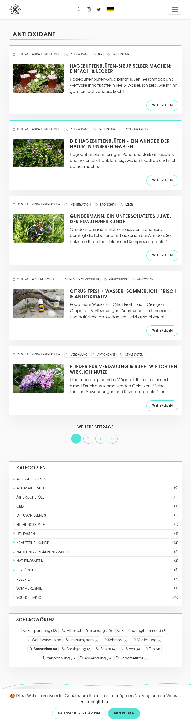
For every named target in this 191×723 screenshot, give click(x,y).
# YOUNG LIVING (43, 279)
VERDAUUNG (79, 354)
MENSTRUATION (80, 204)
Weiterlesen (162, 105)
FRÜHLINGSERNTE (97, 525)
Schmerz (117, 640)
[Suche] (79, 10)
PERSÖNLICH (97, 570)
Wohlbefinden (46, 640)
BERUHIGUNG (120, 54)
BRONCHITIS (107, 204)
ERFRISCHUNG (117, 279)
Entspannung (41, 631)
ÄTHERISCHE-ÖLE (97, 497)
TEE (99, 54)
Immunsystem (84, 640)
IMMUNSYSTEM (133, 354)
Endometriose (134, 658)
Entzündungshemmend (143, 631)
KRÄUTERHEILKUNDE (97, 543)
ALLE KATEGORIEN (31, 479)
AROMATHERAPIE (97, 488)
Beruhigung (78, 649)
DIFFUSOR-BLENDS (97, 515)
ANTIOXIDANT (34, 34)
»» (112, 439)
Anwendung (97, 658)
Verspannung (60, 658)
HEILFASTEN (97, 534)
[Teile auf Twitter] (99, 10)
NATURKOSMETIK (97, 561)
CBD (97, 506)
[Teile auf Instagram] (89, 10)
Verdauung (149, 640)
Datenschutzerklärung (79, 713)
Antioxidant (44, 649)
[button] (111, 10)
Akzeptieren (124, 713)
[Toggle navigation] (175, 10)
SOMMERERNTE (97, 588)
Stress (132, 649)
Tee (154, 649)
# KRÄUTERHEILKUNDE (46, 54)
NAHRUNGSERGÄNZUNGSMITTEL (97, 552)
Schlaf (108, 649)
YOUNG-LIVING (97, 598)
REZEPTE (97, 579)
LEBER (129, 204)
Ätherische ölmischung (89, 631)
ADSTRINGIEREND (136, 129)
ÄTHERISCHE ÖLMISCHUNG (81, 279)
